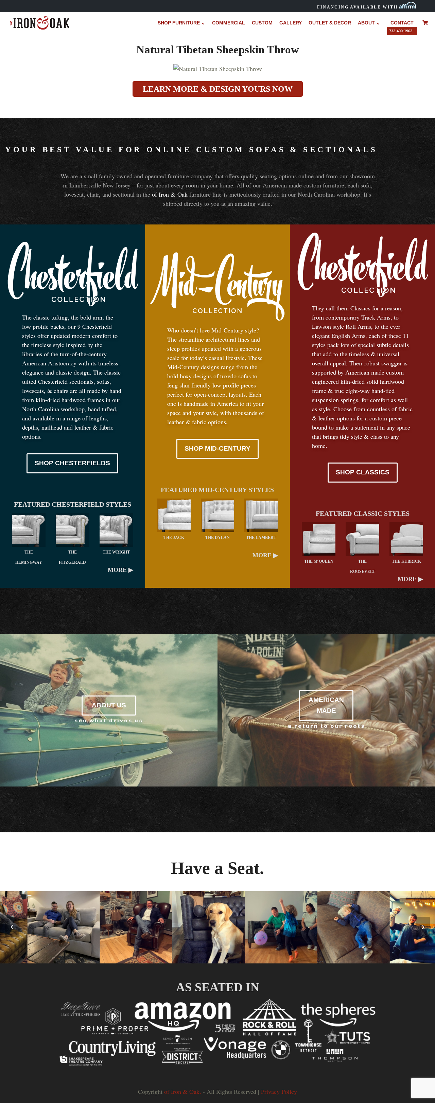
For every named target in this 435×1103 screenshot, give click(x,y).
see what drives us (108, 720)
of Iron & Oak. (182, 1091)
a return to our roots (326, 726)
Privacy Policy (279, 1091)
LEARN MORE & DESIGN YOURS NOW (218, 89)
